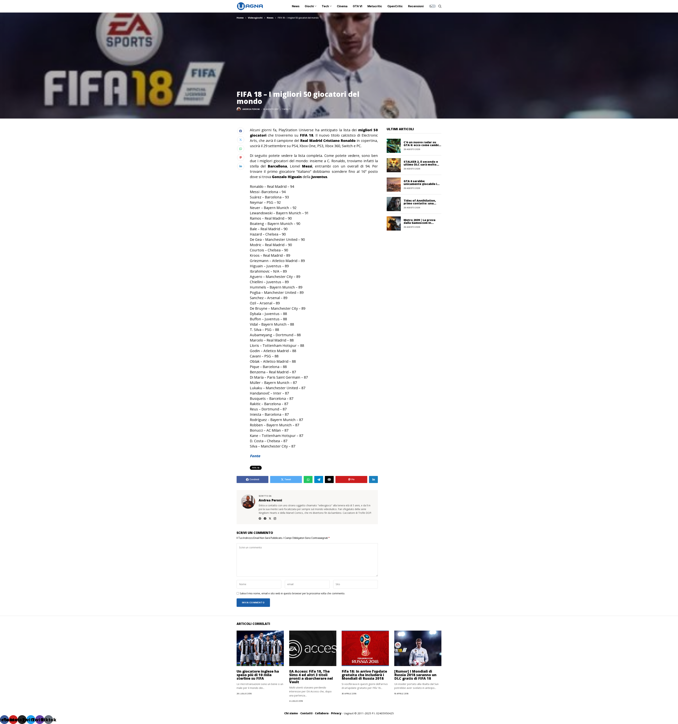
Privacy (336, 713)
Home (240, 17)
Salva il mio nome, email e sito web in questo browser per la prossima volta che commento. (292, 593)
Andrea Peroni (251, 109)
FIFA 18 (255, 467)
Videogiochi (255, 17)
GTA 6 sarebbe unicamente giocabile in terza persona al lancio (421, 184)
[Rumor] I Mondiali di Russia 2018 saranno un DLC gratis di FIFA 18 (415, 675)
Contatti (306, 713)
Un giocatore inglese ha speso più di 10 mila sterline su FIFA (258, 675)
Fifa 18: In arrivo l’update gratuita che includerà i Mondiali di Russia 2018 (364, 675)
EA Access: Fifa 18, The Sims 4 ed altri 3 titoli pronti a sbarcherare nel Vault (311, 676)
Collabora (322, 713)
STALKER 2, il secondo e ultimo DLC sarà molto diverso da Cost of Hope (421, 164)
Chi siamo (291, 713)
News (270, 17)
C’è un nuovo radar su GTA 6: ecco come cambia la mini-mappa (422, 145)
